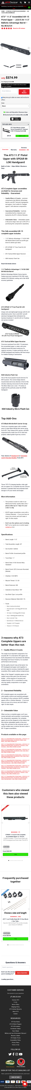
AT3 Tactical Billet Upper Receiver (13, 341)
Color (2, 103)
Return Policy (15, 1004)
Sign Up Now (15, 1077)
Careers (15, 1014)
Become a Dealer (15, 1035)
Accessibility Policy (15, 1040)
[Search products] (21, 2)
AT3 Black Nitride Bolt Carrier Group (14, 423)
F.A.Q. (15, 1002)
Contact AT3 (15, 1000)
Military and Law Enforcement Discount (15, 1033)
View (15, 854)
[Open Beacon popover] (25, 1084)
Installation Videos (15, 1028)
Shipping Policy (15, 1007)
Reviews (25, 148)
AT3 (2, 307)
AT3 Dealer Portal (15, 1038)
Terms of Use (15, 1045)
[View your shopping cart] (25, 2)
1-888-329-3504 (16, 996)
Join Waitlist (24, 92)
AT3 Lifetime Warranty (15, 1009)
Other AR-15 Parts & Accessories (15, 11)
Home (2, 11)
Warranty (14, 150)
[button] (8, 860)
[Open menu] (29, 2)
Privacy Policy (15, 1042)
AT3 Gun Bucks (15, 1022)
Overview (5, 149)
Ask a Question (22, 973)
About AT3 (16, 1011)
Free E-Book (15, 1031)
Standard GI (15, 456)
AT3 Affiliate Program (15, 1024)
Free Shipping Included (7, 81)
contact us (8, 527)
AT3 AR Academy (15, 1026)
